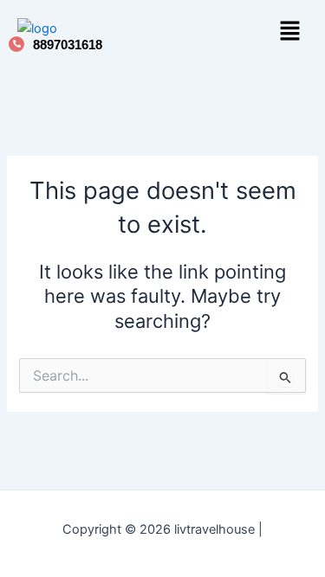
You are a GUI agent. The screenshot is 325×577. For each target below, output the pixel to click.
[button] (290, 32)
